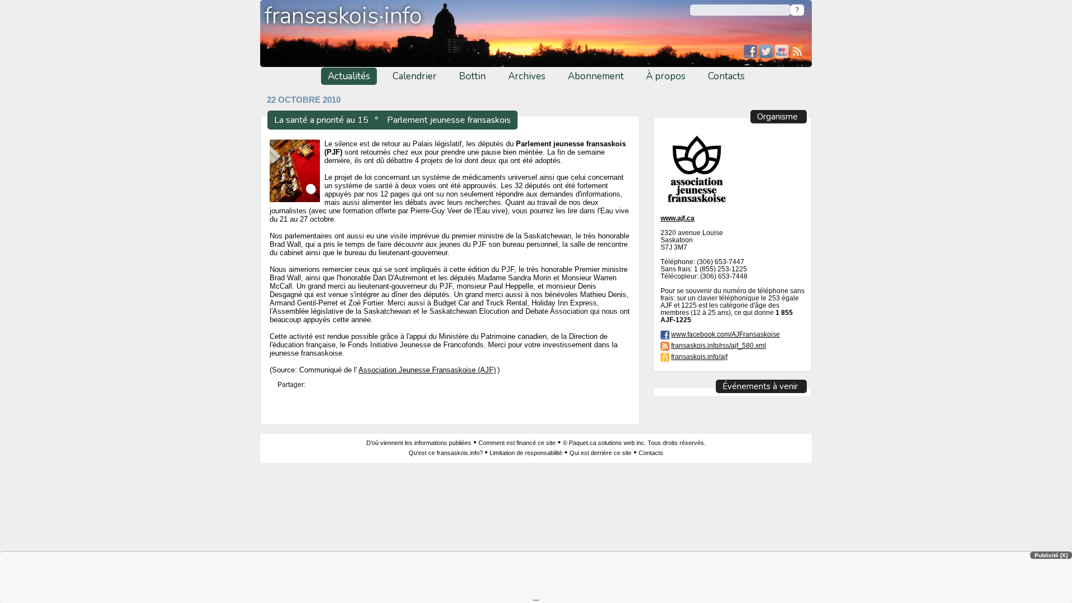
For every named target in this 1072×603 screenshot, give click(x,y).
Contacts (726, 76)
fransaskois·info (343, 16)
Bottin (472, 76)
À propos (666, 76)
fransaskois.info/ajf (699, 356)
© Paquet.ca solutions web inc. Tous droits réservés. (634, 442)
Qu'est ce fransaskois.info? (447, 452)
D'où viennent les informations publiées (418, 442)
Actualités (349, 76)
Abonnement (596, 76)
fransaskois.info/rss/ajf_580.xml (718, 345)
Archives (526, 76)
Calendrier (415, 76)
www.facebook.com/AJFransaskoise (725, 334)
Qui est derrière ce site (600, 452)
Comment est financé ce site (517, 442)
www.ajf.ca (678, 218)
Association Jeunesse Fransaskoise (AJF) (427, 370)
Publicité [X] (1051, 555)
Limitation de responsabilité (526, 452)
